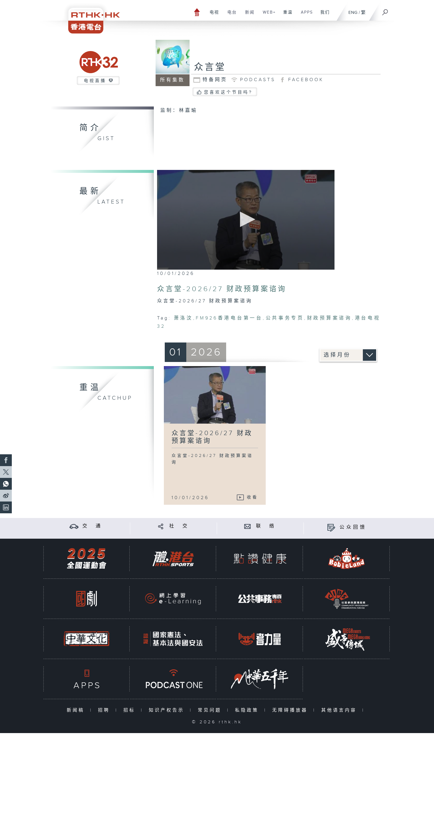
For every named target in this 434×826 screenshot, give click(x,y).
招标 (130, 710)
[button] (245, 219)
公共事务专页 (284, 318)
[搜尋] (385, 10)
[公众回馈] (331, 527)
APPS (304, 15)
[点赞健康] (259, 558)
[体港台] (173, 558)
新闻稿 (77, 710)
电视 (212, 15)
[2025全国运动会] (86, 558)
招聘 (105, 710)
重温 (286, 15)
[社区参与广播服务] (346, 598)
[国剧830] (86, 598)
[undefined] (197, 11)
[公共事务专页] (259, 598)
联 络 (266, 526)
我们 (323, 15)
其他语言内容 (340, 710)
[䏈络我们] (247, 526)
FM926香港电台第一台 (229, 318)
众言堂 (210, 67)
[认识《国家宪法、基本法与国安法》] (173, 638)
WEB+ (267, 15)
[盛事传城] (346, 638)
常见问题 (211, 710)
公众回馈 (353, 527)
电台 (230, 15)
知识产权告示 (168, 710)
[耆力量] (259, 638)
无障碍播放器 (291, 710)
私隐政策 (248, 710)
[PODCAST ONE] (173, 678)
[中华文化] (86, 638)
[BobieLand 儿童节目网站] (346, 558)
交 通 (92, 526)
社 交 (179, 526)
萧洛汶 (183, 318)
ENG (353, 12)
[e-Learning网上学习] (173, 598)
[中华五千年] (259, 678)
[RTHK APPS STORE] (86, 678)
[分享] (161, 526)
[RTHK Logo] (90, 16)
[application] (246, 220)
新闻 (247, 15)
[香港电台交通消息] (74, 526)
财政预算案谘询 (329, 318)
